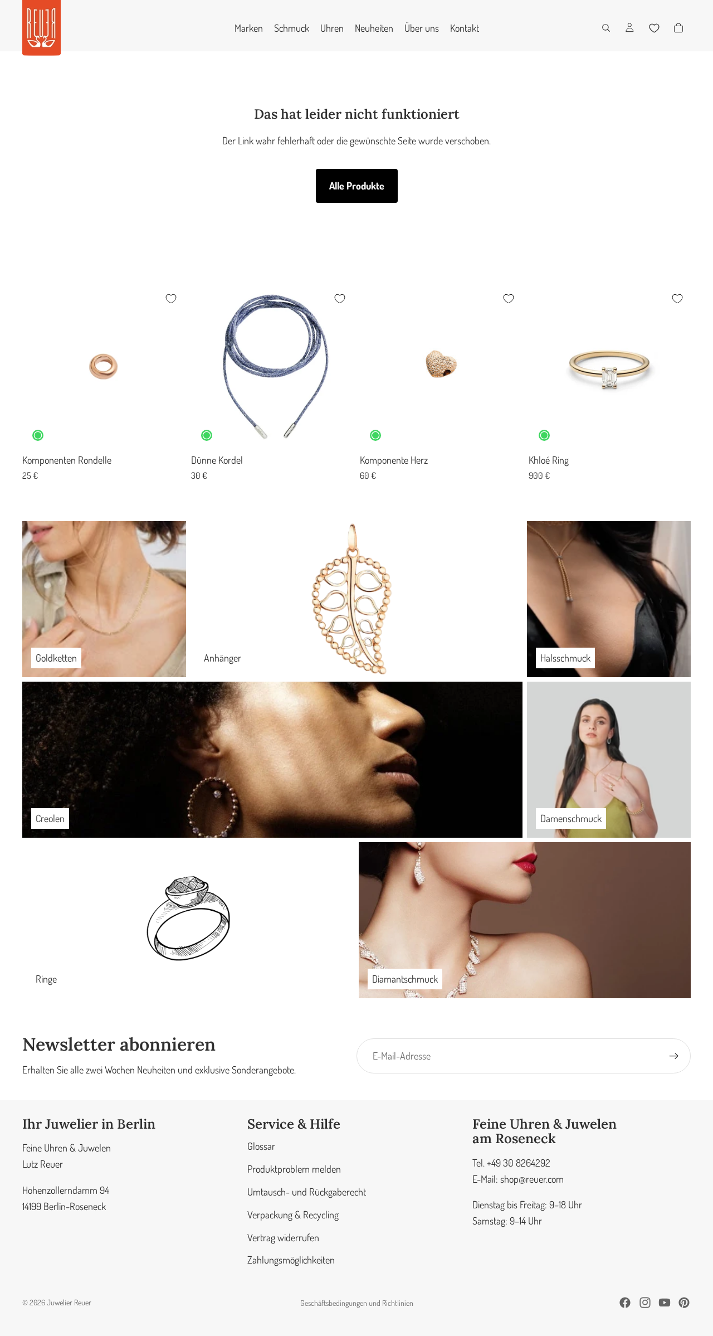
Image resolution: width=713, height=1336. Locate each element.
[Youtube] (664, 1302)
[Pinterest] (684, 1302)
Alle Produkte (356, 185)
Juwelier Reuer (69, 1302)
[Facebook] (625, 1302)
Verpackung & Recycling (293, 1214)
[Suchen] (606, 28)
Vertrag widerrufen (283, 1237)
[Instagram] (645, 1302)
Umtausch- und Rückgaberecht (306, 1192)
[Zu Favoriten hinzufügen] (171, 298)
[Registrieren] (674, 1056)
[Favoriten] (654, 28)
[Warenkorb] (678, 28)
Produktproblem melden (294, 1169)
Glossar (261, 1146)
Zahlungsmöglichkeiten (291, 1260)
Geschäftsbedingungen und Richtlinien (356, 1303)
